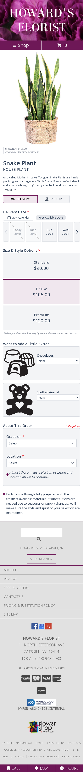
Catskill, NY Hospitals (64, 743)
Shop (23, 45)
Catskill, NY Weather (20, 749)
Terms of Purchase (42, 756)
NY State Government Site (59, 749)
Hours (71, 768)
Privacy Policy (14, 756)
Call (15, 768)
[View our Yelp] (48, 628)
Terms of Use (70, 756)
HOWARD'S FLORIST (41, 20)
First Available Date (51, 217)
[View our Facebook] (34, 628)
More (9, 190)
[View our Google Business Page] (41, 628)
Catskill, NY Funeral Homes (23, 743)
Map (43, 768)
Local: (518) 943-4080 (41, 658)
